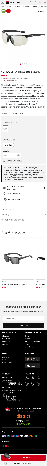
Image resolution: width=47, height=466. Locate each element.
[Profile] (35, 2)
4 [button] (26, 64)
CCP (4, 360)
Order (27, 336)
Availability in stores (21, 463)
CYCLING (17, 6)
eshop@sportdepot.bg (13, 390)
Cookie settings (7, 363)
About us (5, 336)
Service (5, 344)
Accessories (26, 6)
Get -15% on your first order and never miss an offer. (23, 308)
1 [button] (20, 64)
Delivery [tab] (5, 214)
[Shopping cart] (40, 2)
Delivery (27, 339)
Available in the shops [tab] (12, 219)
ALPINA (5, 71)
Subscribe (23, 325)
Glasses (35, 6)
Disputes (5, 357)
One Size (8, 145)
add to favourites (14, 161)
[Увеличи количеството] (18, 155)
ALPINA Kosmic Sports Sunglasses (14, 284)
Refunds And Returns (32, 341)
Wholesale (6, 341)
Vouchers (28, 344)
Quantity (6, 151)
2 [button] (22, 64)
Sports (9, 6)
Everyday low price (31, 347)
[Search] (30, 2)
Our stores (6, 339)
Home (2, 6)
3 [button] (24, 64)
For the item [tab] (7, 209)
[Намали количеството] (5, 155)
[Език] (44, 2)
